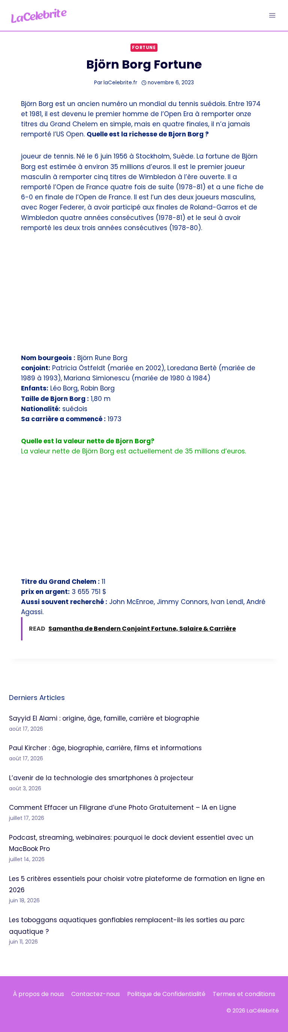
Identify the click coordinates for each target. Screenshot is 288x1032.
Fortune (144, 48)
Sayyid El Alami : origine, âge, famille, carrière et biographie (104, 718)
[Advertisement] (144, 297)
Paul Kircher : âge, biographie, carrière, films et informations (105, 747)
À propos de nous (38, 994)
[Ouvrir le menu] (272, 15)
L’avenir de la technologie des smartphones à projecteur (101, 777)
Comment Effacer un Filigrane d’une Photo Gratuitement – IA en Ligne (122, 807)
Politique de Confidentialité (166, 994)
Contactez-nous (95, 994)
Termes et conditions (244, 994)
